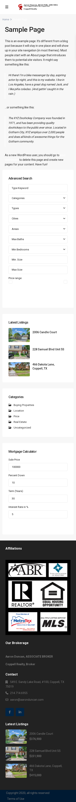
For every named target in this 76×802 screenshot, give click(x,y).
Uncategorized (22, 427)
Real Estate (20, 421)
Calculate (38, 524)
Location (19, 410)
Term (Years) (16, 491)
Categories (18, 198)
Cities (15, 218)
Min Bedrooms (20, 249)
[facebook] (9, 712)
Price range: (15, 278)
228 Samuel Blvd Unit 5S (48, 349)
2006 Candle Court (44, 332)
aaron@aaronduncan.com (27, 699)
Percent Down (17, 475)
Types (15, 208)
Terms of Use (15, 798)
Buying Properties (24, 405)
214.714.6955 (19, 693)
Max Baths (18, 239)
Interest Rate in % (18, 506)
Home (5, 19)
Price (16, 416)
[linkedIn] (20, 712)
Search (38, 297)
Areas (15, 228)
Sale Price (14, 459)
